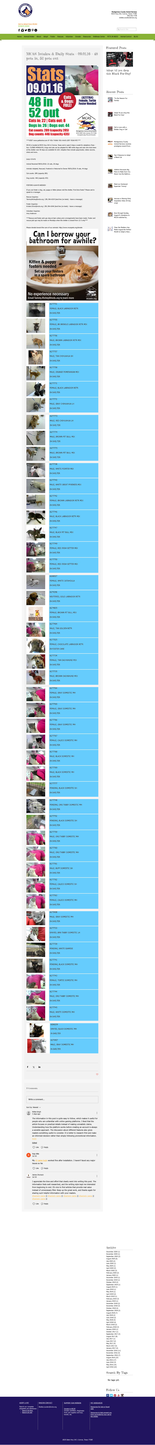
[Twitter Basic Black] (25, 30)
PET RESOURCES (96, 1403)
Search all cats (27, 1412)
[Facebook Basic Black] (19, 30)
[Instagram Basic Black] (22, 30)
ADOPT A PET (24, 1403)
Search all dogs (27, 1410)
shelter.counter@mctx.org (128, 18)
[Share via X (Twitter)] (33, 1067)
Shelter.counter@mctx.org (48, 1407)
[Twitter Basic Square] (111, 1395)
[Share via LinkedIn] (39, 1067)
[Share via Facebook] (27, 1067)
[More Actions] (96, 1113)
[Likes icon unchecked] (33, 1147)
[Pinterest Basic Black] (32, 30)
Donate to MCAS (69, 1409)
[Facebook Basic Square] (107, 1395)
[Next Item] (129, 59)
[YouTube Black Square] (29, 30)
